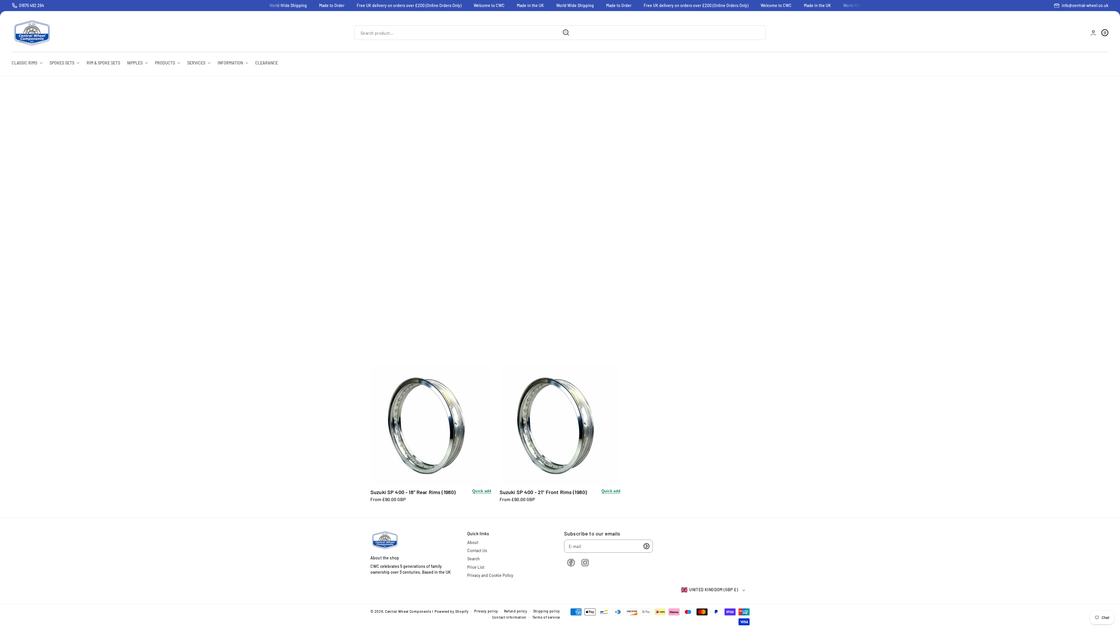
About (472, 542)
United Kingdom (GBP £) (713, 589)
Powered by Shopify (452, 611)
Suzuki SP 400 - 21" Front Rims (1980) (543, 492)
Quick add (481, 491)
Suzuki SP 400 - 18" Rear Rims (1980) (413, 492)
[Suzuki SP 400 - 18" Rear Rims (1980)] (430, 424)
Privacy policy (486, 611)
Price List (475, 567)
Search (473, 558)
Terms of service (546, 617)
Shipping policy (546, 611)
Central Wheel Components (408, 611)
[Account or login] (1093, 32)
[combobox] (464, 32)
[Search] (566, 32)
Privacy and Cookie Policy (490, 575)
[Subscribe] (646, 546)
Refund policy (515, 611)
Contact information (509, 617)
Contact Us (477, 550)
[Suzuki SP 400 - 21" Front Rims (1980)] (560, 424)
